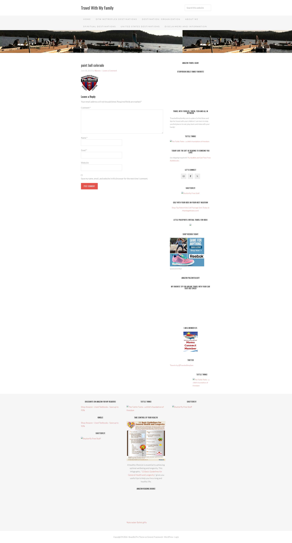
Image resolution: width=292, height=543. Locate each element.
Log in (176, 537)
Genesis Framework (155, 537)
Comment (86, 107)
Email (84, 150)
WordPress (168, 537)
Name (84, 138)
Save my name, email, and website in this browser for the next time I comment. (114, 178)
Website (85, 162)
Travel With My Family (97, 8)
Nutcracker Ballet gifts (137, 522)
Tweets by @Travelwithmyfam (181, 365)
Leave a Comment (110, 70)
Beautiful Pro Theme (137, 537)
